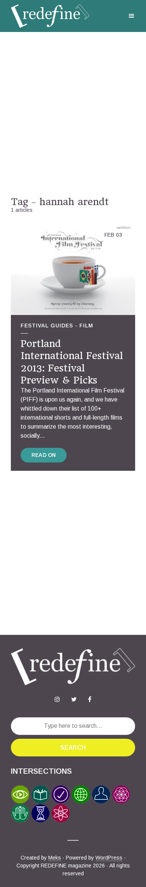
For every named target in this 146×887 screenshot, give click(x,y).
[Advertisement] (73, 114)
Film (86, 326)
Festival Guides (47, 326)
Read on (43, 455)
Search (73, 747)
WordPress (108, 858)
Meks (54, 858)
